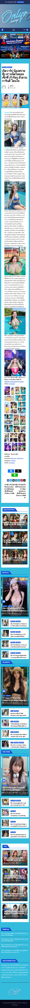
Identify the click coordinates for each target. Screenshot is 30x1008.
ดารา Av (6, 855)
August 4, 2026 (10, 898)
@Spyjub (12, 384)
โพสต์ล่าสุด (10, 67)
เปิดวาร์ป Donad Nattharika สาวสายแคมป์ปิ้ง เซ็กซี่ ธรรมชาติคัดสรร (18, 657)
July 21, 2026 (9, 916)
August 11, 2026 (10, 880)
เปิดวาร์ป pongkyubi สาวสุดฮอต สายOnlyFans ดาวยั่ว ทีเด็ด (18, 805)
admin (11, 86)
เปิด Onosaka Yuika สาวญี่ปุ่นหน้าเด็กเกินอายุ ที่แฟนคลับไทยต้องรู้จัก (14, 878)
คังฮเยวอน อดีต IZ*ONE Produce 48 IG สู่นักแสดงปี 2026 (18, 715)
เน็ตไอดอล (4, 67)
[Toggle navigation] (14, 29)
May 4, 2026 (7, 613)
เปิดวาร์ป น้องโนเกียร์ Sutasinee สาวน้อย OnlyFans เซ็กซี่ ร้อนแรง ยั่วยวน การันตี (20, 490)
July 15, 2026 (8, 792)
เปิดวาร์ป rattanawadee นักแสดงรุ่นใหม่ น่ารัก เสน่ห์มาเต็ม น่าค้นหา (18, 836)
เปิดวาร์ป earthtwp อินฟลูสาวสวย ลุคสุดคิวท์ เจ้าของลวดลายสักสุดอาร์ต (18, 826)
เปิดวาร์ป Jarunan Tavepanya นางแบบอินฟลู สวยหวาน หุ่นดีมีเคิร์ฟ (17, 815)
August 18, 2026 (10, 863)
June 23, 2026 (8, 702)
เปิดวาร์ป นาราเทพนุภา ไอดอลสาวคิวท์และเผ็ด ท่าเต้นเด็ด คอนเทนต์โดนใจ (18, 747)
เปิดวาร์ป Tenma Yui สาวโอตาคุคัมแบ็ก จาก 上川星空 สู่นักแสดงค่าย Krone (14, 895)
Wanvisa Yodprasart (11, 381)
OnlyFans (5, 785)
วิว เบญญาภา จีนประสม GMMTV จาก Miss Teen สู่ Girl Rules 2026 (14, 560)
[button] (24, 29)
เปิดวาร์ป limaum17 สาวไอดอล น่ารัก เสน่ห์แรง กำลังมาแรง (14, 610)
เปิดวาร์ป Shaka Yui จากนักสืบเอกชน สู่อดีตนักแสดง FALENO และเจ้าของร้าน (14, 913)
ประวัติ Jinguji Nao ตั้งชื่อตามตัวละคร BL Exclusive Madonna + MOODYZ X (15, 524)
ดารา (4, 695)
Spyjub (21, 381)
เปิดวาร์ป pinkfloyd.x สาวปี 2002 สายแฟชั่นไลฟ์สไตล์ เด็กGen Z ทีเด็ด (17, 636)
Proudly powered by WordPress (10, 1002)
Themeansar (15, 1005)
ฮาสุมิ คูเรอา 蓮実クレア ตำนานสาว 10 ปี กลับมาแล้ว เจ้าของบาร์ (15, 542)
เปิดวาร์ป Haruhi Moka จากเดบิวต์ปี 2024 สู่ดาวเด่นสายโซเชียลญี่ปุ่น (15, 860)
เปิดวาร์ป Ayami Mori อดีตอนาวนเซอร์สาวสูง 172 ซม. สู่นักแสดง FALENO (18, 736)
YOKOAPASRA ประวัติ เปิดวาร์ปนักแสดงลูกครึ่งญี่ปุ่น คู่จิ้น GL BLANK (18, 726)
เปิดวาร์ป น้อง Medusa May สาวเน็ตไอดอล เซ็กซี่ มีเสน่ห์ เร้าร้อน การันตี (9, 489)
